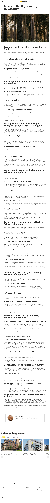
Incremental (46, 497)
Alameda (46, 452)
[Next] (48, 457)
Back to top (6, 497)
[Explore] (2, 1)
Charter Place (4, 452)
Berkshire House (27, 452)
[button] (48, 1)
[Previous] (2, 457)
